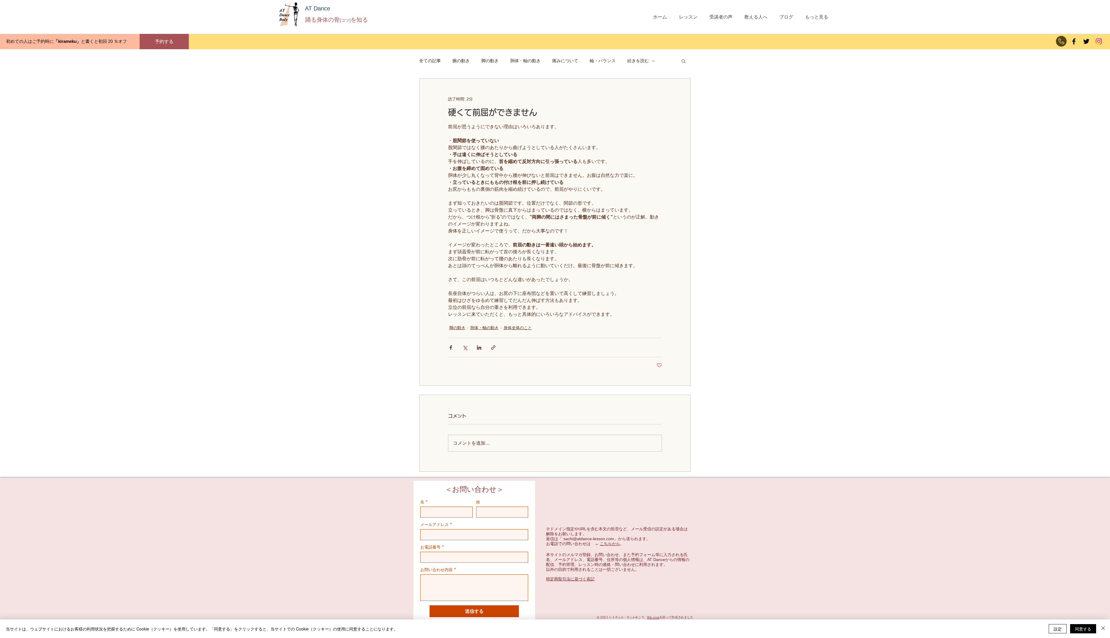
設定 (1058, 629)
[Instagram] (1099, 41)
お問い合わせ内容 (438, 569)
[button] (683, 60)
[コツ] (345, 20)
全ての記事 (430, 60)
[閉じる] (1103, 628)
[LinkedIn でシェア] (479, 347)
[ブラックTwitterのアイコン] (1086, 41)
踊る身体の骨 (322, 19)
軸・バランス (603, 60)
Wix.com (653, 617)
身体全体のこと (518, 327)
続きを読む (638, 60)
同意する (1083, 629)
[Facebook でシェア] (451, 347)
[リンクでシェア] (493, 347)
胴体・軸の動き (525, 60)
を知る (359, 19)
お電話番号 (432, 546)
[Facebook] (1074, 41)
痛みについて (565, 60)
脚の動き (490, 60)
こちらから (610, 543)
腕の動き (461, 60)
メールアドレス (436, 524)
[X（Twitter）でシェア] (465, 347)
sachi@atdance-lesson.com (588, 538)
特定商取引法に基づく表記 (570, 579)
